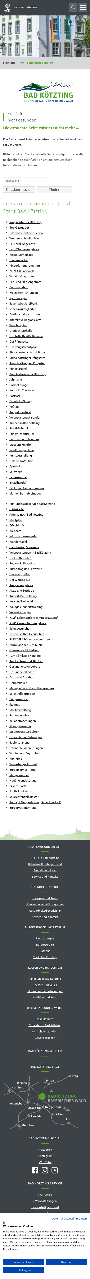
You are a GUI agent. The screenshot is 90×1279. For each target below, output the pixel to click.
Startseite (9, 62)
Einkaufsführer (45, 1018)
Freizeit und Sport (45, 870)
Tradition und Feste (45, 997)
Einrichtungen (45, 938)
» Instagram (45, 1155)
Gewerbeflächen (45, 1037)
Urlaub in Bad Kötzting (45, 857)
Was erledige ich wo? (46, 1207)
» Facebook (45, 1149)
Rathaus (45, 950)
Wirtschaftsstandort (45, 1031)
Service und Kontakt (45, 876)
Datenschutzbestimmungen (69, 1218)
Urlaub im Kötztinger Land (45, 864)
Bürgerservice (45, 944)
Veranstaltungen (46, 1200)
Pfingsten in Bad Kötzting (45, 978)
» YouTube (45, 1162)
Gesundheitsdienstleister (45, 910)
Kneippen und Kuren (45, 898)
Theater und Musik (45, 984)
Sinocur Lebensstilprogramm (45, 904)
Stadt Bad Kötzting (45, 957)
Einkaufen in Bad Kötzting (45, 1025)
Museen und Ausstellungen (45, 991)
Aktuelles (46, 1194)
